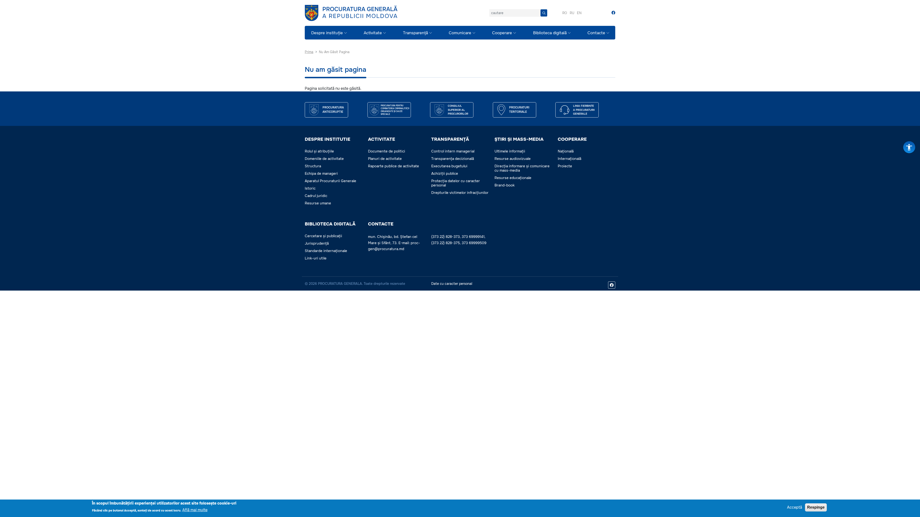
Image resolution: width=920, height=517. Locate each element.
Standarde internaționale (326, 250)
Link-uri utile (316, 258)
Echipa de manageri (321, 173)
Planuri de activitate (385, 158)
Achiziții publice (444, 173)
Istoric (310, 188)
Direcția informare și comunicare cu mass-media (522, 168)
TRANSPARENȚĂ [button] (450, 139)
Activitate (373, 32)
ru (572, 13)
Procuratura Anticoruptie (333, 110)
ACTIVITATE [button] (381, 139)
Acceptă (794, 507)
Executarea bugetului (449, 166)
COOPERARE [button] (572, 139)
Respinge (816, 507)
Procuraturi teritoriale (519, 110)
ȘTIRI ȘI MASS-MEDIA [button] (519, 139)
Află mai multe (194, 509)
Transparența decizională (452, 158)
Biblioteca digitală (550, 32)
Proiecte (565, 166)
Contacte (596, 32)
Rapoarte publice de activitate (393, 166)
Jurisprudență (317, 243)
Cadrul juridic (316, 195)
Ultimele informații (509, 151)
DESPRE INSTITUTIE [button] (327, 139)
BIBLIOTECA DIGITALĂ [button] (330, 224)
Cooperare (502, 32)
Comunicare (460, 32)
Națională (566, 151)
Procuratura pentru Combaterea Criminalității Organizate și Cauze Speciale (395, 109)
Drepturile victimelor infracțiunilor (460, 192)
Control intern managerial (452, 151)
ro (564, 13)
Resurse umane (318, 203)
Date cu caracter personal (451, 283)
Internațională (569, 158)
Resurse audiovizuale (512, 158)
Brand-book (504, 185)
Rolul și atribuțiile (319, 151)
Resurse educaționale (512, 177)
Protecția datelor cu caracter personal (455, 183)
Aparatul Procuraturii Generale (330, 181)
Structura (313, 166)
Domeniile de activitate (324, 158)
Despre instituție (327, 32)
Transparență (415, 32)
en (579, 13)
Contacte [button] (380, 224)
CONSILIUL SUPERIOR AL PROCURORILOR (458, 109)
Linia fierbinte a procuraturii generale (584, 109)
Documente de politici (386, 151)
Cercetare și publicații (323, 236)
